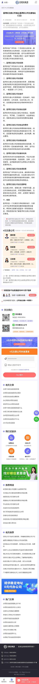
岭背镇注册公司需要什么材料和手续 (14, 489)
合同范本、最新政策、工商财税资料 (23, 331)
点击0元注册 (19, 42)
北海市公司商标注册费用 (11, 611)
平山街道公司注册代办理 (11, 504)
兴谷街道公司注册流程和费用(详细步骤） (16, 519)
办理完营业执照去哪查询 (11, 396)
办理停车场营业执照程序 (11, 618)
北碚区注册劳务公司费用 (11, 626)
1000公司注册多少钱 (9, 630)
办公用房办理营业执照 (10, 400)
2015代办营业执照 (9, 423)
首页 (3, 8)
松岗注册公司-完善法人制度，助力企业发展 (17, 561)
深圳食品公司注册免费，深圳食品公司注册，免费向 (19, 545)
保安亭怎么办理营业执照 (11, 404)
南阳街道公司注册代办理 (11, 497)
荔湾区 (13, 270)
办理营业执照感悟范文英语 (12, 393)
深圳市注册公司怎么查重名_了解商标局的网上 (18, 557)
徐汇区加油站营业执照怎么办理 (13, 512)
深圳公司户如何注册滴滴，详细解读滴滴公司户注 (19, 536)
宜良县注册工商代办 (9, 523)
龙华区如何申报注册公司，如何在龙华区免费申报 (19, 565)
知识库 (12, 667)
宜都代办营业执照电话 (10, 515)
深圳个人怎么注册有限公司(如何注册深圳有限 (18, 550)
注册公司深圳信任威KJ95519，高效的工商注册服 (19, 569)
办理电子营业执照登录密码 (12, 637)
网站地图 (18, 667)
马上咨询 (31, 235)
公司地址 (22, 270)
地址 (17, 270)
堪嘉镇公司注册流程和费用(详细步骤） (15, 500)
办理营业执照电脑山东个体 (12, 603)
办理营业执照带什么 (9, 633)
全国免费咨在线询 (20, 344)
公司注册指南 (10, 8)
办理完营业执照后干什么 (11, 419)
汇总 (26, 270)
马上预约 (19, 375)
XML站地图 (25, 667)
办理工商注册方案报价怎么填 (12, 411)
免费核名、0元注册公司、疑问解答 (23, 321)
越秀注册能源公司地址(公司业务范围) (15, 540)
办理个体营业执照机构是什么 (12, 408)
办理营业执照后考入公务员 (12, 607)
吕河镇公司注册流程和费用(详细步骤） (15, 493)
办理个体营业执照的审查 (11, 389)
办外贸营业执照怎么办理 (11, 415)
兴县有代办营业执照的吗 (11, 508)
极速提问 (32, 295)
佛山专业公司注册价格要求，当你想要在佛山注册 (19, 554)
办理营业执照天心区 (9, 622)
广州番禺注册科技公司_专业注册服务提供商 (17, 572)
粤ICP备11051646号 (19, 674)
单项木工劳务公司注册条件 (12, 615)
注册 (29, 270)
